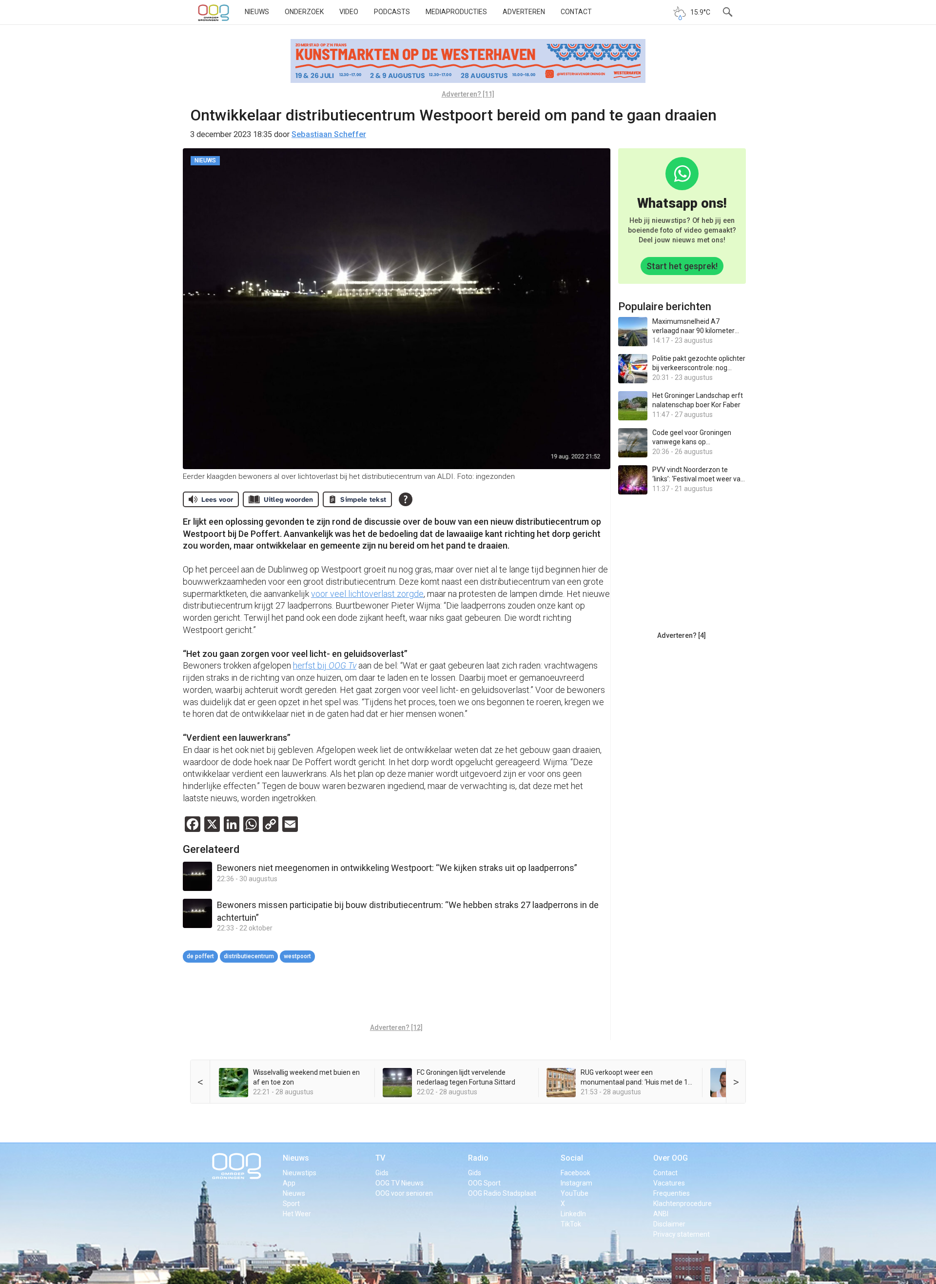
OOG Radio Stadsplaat (502, 1193)
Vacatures (669, 1183)
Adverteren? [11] (468, 94)
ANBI (660, 1214)
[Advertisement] (396, 994)
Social (572, 1158)
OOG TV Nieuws (399, 1183)
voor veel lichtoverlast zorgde (367, 594)
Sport (291, 1203)
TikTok (571, 1224)
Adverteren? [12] (396, 1027)
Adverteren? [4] (681, 635)
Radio (478, 1158)
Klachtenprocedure (682, 1203)
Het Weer (297, 1214)
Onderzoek (304, 12)
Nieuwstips (299, 1173)
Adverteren (524, 12)
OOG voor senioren (404, 1193)
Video (348, 12)
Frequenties (671, 1193)
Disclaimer (669, 1224)
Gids (382, 1173)
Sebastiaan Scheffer (329, 134)
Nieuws (257, 12)
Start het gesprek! (682, 266)
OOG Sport (484, 1183)
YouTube (574, 1193)
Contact (576, 12)
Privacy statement (681, 1234)
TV (380, 1158)
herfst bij (324, 665)
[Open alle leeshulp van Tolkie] (405, 499)
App (289, 1183)
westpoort (297, 956)
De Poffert (200, 956)
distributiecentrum (249, 956)
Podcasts (392, 12)
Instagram (576, 1183)
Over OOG (670, 1158)
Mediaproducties (456, 12)
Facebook (575, 1173)
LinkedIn (573, 1214)
